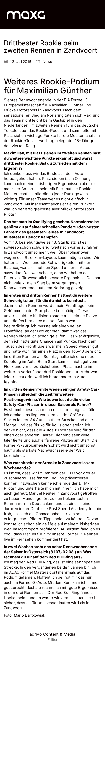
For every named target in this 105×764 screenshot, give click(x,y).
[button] (98, 14)
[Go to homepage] (26, 15)
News (47, 61)
